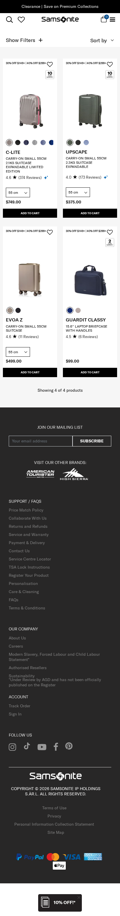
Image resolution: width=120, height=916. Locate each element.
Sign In (15, 714)
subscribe (92, 441)
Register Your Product (29, 575)
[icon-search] (9, 20)
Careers (16, 646)
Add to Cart (30, 213)
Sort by (98, 40)
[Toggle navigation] (112, 20)
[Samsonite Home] (60, 19)
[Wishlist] (21, 19)
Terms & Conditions (27, 608)
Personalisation (23, 583)
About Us (17, 638)
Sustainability (22, 675)
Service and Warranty (29, 534)
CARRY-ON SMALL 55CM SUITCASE (26, 328)
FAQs (13, 599)
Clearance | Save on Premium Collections (60, 6)
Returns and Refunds (28, 526)
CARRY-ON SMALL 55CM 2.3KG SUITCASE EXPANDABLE (86, 162)
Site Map (55, 832)
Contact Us (19, 550)
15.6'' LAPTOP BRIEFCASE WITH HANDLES (86, 328)
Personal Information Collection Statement (54, 824)
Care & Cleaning (24, 591)
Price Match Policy (26, 510)
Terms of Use (54, 807)
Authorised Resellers (28, 667)
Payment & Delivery (27, 542)
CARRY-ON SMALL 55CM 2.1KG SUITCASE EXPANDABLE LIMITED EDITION (26, 164)
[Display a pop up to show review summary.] (46, 177)
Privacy (54, 816)
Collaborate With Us (28, 518)
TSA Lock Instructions (29, 567)
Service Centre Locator (30, 559)
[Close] (78, 897)
